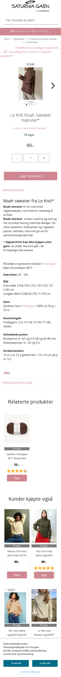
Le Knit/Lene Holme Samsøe (42, 38)
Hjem (6, 38)
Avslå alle (16, 663)
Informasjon (13, 190)
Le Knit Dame (31, 42)
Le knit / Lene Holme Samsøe (29, 128)
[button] (26, 104)
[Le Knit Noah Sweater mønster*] (30, 84)
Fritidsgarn (50, 264)
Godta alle (45, 663)
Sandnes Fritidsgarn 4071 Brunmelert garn (17, 458)
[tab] (30, 190)
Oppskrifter (19, 38)
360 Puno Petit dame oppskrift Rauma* (44, 555)
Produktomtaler (17, 383)
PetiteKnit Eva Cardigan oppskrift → (38, 48)
